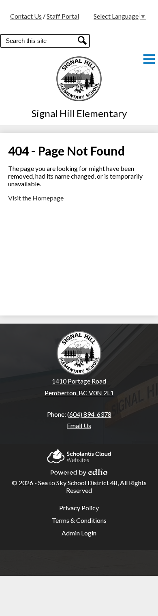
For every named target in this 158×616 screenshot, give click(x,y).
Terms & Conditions (79, 520)
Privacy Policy (79, 508)
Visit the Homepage (36, 198)
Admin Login (79, 533)
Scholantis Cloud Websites (79, 453)
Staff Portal (63, 16)
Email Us (79, 425)
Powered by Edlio (79, 469)
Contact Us (26, 16)
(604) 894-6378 (89, 414)
